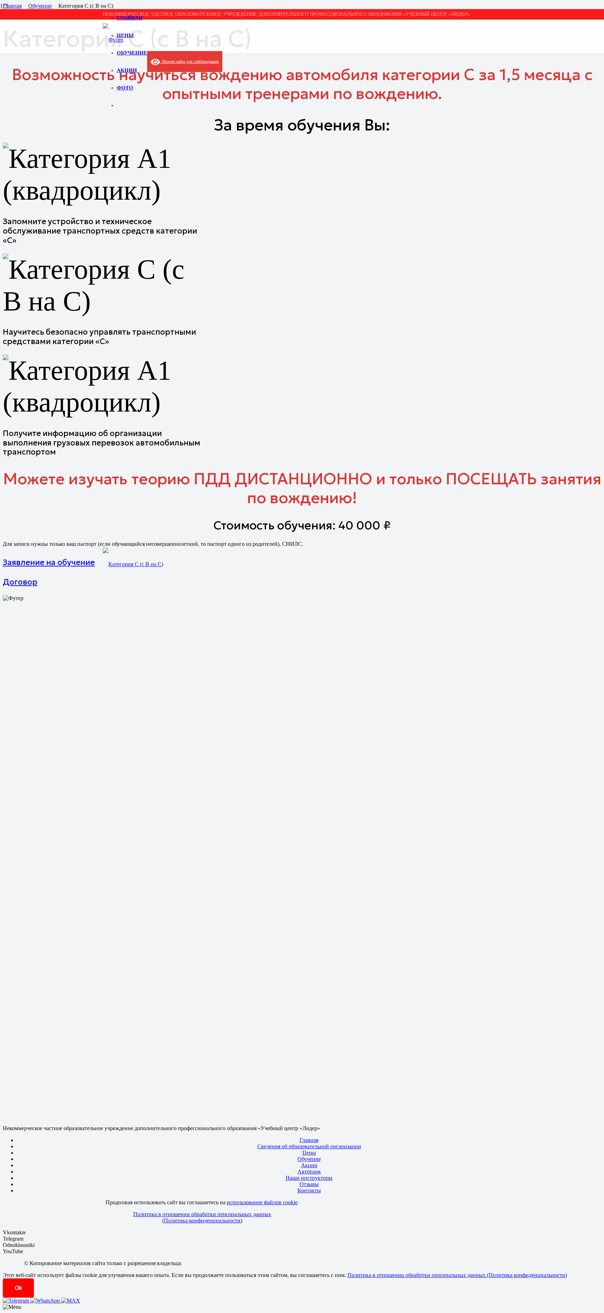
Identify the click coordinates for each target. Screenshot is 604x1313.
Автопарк (309, 1172)
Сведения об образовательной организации (309, 1146)
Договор (20, 582)
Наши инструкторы (309, 1178)
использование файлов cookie (262, 1202)
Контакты (309, 1190)
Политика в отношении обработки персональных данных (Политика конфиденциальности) (457, 1275)
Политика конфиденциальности (202, 1220)
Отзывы (309, 1184)
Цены (309, 1153)
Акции (309, 1165)
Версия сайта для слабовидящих (189, 61)
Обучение (309, 1159)
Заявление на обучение (49, 562)
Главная (309, 1140)
